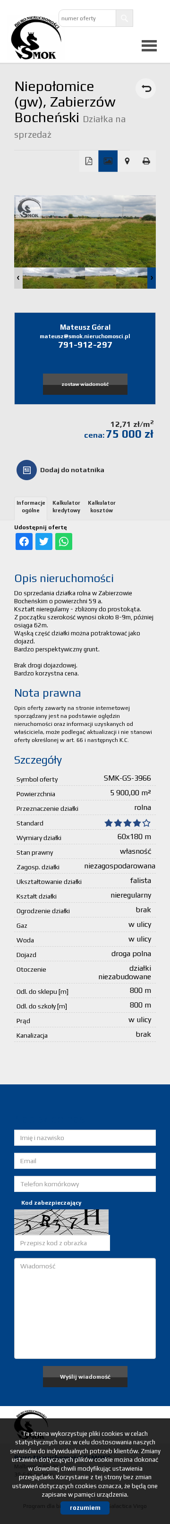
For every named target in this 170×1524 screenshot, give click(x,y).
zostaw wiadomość (85, 384)
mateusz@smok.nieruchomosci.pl (85, 336)
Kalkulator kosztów (102, 506)
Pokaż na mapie (127, 161)
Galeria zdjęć (108, 161)
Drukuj (146, 161)
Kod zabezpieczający (51, 1202)
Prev (18, 278)
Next (151, 278)
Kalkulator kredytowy (66, 506)
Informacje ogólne (31, 506)
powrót (146, 88)
